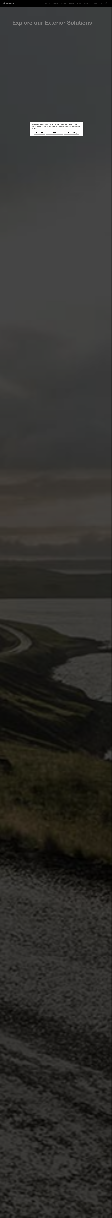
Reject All (39, 133)
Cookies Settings (71, 133)
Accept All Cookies (54, 133)
